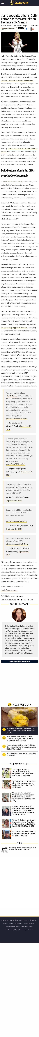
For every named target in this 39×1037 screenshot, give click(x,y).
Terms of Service (8, 923)
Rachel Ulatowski (7, 25)
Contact (30, 930)
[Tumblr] (28, 600)
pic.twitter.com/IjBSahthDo (16, 521)
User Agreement (29, 923)
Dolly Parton (19, 596)
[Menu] (2, 3)
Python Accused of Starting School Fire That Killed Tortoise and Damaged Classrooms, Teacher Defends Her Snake (21, 730)
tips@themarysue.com (9, 590)
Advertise (27, 920)
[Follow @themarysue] (18, 600)
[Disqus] (19, 882)
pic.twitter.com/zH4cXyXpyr (17, 544)
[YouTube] (31, 600)
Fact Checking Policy (11, 930)
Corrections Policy (26, 926)
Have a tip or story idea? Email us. (20, 848)
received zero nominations (17, 80)
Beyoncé (13, 596)
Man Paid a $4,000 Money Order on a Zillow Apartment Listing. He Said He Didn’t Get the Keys (23, 834)
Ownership (22, 930)
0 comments (34, 25)
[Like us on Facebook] (21, 600)
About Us (19, 920)
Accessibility (18, 923)
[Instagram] (25, 600)
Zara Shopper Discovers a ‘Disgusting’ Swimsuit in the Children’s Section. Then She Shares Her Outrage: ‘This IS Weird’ (24, 773)
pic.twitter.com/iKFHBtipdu (17, 418)
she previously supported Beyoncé (14, 327)
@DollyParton (11, 395)
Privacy (34, 920)
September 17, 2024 (14, 500)
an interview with (12, 181)
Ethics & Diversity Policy (12, 926)
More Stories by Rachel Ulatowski (19, 661)
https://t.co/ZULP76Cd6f (15, 464)
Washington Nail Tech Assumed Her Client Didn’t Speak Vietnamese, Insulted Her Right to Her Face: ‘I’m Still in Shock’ (24, 784)
